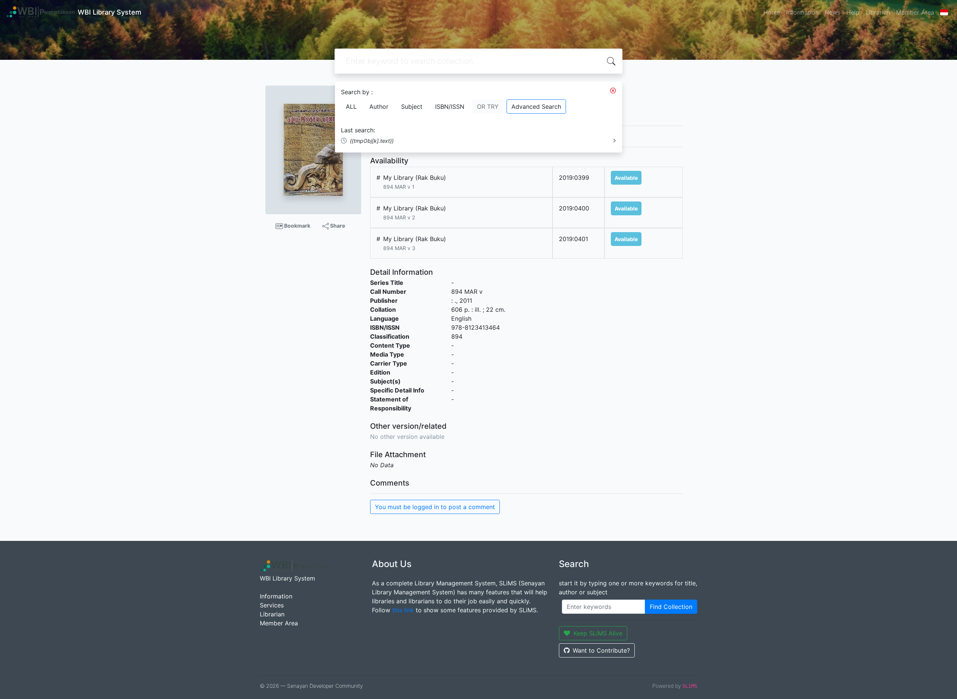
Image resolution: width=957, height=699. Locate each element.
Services (272, 605)
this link (403, 610)
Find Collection (671, 606)
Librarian (877, 12)
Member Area (915, 12)
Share (337, 225)
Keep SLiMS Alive (597, 633)
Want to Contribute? (601, 650)
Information (802, 12)
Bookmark (296, 225)
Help (852, 12)
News (832, 12)
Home (771, 12)
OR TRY (488, 106)
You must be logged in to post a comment (435, 507)
